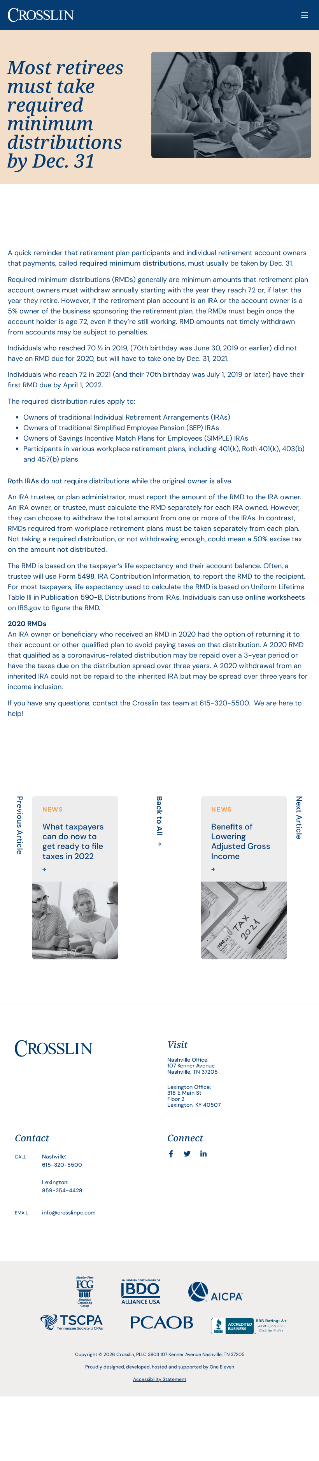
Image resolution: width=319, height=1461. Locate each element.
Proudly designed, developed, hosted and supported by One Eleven (159, 1367)
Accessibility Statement (159, 1379)
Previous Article (20, 825)
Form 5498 (76, 576)
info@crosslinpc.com (69, 1212)
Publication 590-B (71, 597)
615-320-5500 (62, 1164)
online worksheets (275, 597)
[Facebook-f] (170, 1153)
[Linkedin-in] (203, 1153)
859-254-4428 (62, 1190)
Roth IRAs (23, 481)
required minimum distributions (132, 263)
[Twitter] (187, 1153)
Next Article (299, 818)
